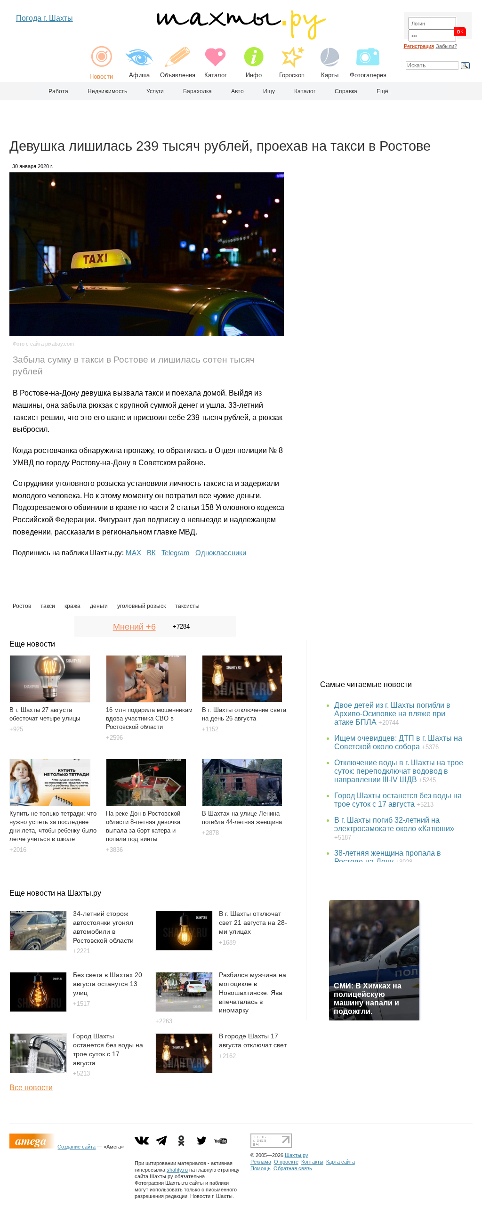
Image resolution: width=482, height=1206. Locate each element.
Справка (346, 91)
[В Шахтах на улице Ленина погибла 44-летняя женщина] (245, 779)
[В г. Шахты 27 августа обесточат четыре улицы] (53, 675)
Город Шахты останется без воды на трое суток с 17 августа (398, 800)
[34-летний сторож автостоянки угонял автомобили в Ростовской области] (38, 948)
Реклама (260, 1162)
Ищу (269, 91)
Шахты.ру (296, 1155)
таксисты (187, 606)
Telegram (175, 553)
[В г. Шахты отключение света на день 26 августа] (245, 675)
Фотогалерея (368, 75)
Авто (237, 91)
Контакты (312, 1162)
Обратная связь (292, 1168)
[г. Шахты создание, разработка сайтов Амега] (33, 1146)
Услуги (155, 91)
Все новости (31, 1088)
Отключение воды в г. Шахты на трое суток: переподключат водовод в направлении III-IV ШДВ (398, 771)
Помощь (260, 1168)
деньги (99, 606)
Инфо (254, 75)
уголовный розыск (141, 606)
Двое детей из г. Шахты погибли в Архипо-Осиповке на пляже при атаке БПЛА (392, 713)
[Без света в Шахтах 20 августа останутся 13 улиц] (38, 1009)
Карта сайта (340, 1162)
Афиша (139, 75)
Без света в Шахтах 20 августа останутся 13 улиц (107, 983)
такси (47, 606)
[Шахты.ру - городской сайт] (241, 37)
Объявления (177, 75)
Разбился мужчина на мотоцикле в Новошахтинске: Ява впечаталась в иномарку (252, 992)
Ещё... (385, 91)
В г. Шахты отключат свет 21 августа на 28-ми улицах (253, 922)
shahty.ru (177, 1170)
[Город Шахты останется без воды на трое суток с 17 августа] (38, 1071)
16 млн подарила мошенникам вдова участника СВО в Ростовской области (149, 718)
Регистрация (419, 46)
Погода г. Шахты (44, 18)
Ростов (22, 606)
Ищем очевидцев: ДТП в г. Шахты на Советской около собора (398, 742)
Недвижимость (107, 91)
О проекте (286, 1162)
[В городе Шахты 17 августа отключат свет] (184, 1071)
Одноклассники (220, 553)
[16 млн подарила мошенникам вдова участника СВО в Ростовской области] (149, 675)
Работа (58, 91)
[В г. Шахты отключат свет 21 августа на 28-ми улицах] (184, 948)
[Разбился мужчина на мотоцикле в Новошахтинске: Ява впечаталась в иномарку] (184, 1009)
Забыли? (446, 46)
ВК (151, 553)
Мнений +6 (134, 626)
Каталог (215, 75)
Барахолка (197, 91)
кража (72, 606)
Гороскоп (292, 75)
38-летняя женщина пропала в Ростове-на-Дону (387, 857)
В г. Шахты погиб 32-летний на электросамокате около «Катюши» (394, 824)
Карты (329, 75)
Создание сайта (76, 1146)
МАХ (133, 553)
